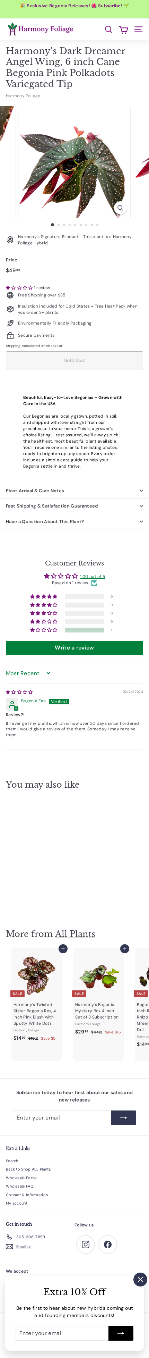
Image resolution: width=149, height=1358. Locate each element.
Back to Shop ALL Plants (28, 1169)
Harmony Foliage (23, 96)
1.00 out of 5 (92, 576)
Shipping (13, 346)
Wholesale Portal (21, 1177)
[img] (19, 692)
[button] (20, 288)
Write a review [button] (74, 647)
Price (12, 260)
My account (16, 1203)
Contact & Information (27, 1194)
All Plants (75, 934)
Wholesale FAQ (19, 1186)
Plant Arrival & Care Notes (35, 491)
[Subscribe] (120, 1333)
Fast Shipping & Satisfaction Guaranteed (52, 506)
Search (12, 1160)
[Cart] (123, 29)
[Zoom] (120, 207)
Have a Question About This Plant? (45, 522)
